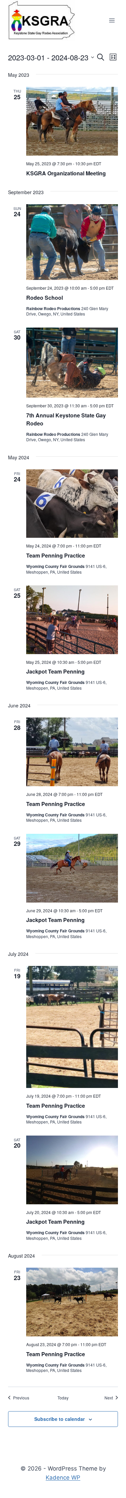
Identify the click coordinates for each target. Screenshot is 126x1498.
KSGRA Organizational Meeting (66, 173)
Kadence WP (63, 1477)
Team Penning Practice (55, 555)
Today (63, 1397)
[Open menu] (112, 20)
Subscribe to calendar (59, 1419)
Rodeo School (44, 297)
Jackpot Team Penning (55, 671)
